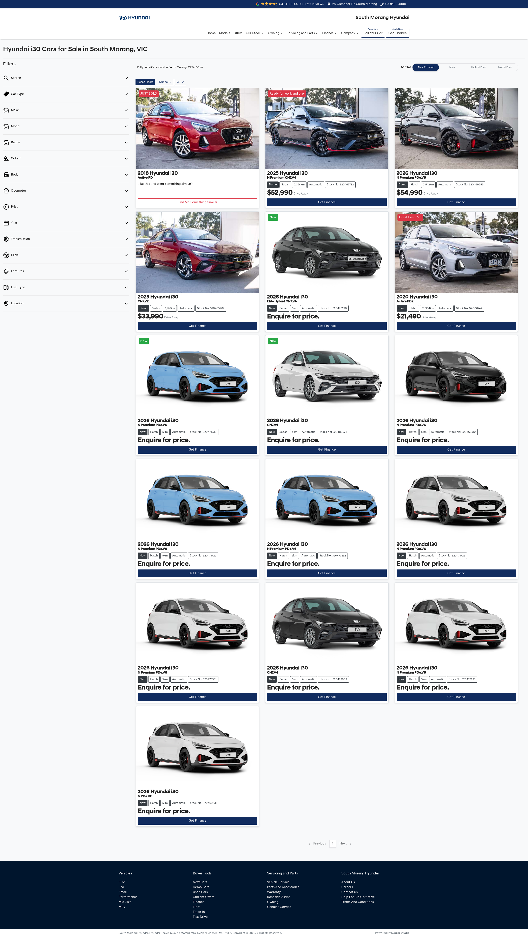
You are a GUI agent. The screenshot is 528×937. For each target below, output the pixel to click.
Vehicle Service (278, 882)
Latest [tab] (452, 67)
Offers (238, 33)
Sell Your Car (373, 33)
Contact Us (349, 892)
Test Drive (200, 917)
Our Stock (253, 33)
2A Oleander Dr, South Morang (354, 4)
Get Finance (397, 33)
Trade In (199, 912)
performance (128, 897)
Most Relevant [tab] (426, 67)
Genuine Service (279, 907)
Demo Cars (201, 887)
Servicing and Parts (301, 33)
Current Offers (203, 897)
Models (224, 33)
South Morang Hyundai (382, 17)
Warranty (274, 892)
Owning (273, 33)
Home (211, 33)
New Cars (200, 882)
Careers (347, 887)
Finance (328, 33)
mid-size (125, 902)
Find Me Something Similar (197, 202)
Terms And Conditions (357, 902)
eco (121, 887)
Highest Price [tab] (478, 67)
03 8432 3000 (395, 4)
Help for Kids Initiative (358, 897)
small (123, 892)
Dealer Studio (400, 933)
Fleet (196, 907)
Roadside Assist (278, 897)
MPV (122, 907)
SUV (122, 882)
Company (348, 33)
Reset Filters (145, 82)
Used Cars (200, 892)
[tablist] (465, 67)
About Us (348, 882)
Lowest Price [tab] (505, 67)
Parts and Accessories (283, 887)
